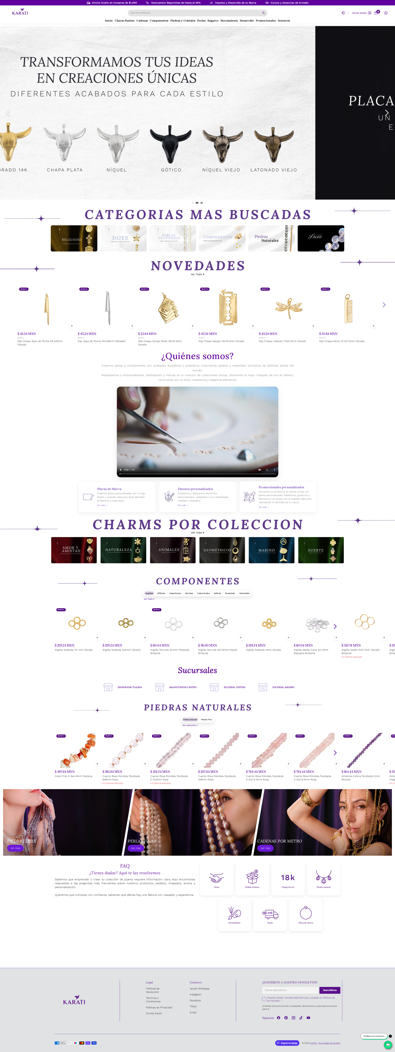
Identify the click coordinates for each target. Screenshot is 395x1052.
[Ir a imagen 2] (198, 203)
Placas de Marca (117, 497)
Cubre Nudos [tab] (203, 593)
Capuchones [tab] (175, 593)
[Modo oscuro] (343, 13)
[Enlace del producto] (46, 316)
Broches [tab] (189, 593)
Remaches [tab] (230, 593)
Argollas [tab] (149, 593)
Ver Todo (196, 274)
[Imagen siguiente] (387, 112)
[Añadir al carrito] (71, 325)
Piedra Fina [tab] (206, 719)
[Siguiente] (384, 304)
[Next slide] (335, 626)
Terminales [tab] (244, 593)
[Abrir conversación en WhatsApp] (386, 13)
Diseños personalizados (197, 497)
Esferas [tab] (217, 593)
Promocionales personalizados (278, 497)
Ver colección (189, 725)
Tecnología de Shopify (329, 1043)
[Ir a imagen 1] (194, 203)
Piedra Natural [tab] (190, 719)
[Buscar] (264, 13)
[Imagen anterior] (8, 112)
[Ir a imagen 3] (202, 203)
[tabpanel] (197, 633)
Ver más (196, 532)
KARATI (20, 338)
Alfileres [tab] (161, 593)
